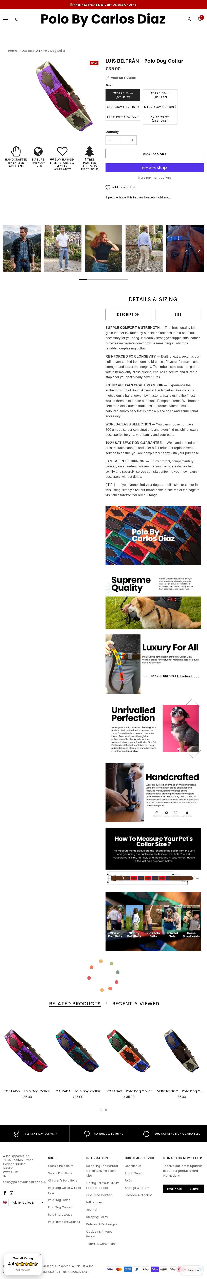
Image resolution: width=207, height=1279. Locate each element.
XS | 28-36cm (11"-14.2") (160, 95)
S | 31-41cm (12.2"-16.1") (123, 107)
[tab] (74, 1003)
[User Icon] (189, 19)
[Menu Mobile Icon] (5, 19)
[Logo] (103, 19)
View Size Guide (123, 78)
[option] (62, 96)
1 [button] (101, 1110)
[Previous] (8, 250)
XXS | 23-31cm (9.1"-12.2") (123, 95)
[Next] (199, 250)
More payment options (155, 178)
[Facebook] (4, 1193)
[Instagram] (11, 1193)
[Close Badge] (41, 1254)
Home (12, 51)
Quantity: (112, 132)
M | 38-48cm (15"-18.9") (160, 107)
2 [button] (106, 1110)
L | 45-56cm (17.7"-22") (123, 117)
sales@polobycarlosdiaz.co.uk (24, 1182)
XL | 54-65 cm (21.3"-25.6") (160, 119)
